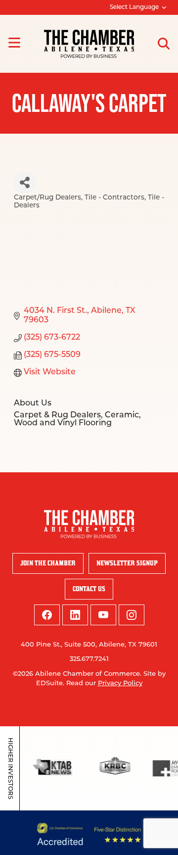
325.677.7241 (89, 659)
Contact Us (89, 589)
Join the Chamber (48, 563)
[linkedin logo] (75, 614)
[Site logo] (89, 44)
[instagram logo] (131, 614)
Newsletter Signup (127, 563)
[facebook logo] (47, 614)
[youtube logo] (103, 614)
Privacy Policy (120, 683)
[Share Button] (25, 182)
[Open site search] (164, 43)
